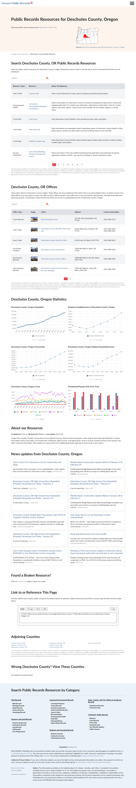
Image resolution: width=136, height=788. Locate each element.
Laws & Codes (55, 712)
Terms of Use (98, 756)
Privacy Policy (87, 756)
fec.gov (99, 419)
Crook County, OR (18, 643)
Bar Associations (56, 714)
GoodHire (46, 756)
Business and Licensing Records (62, 730)
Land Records (17, 727)
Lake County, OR (56, 645)
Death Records (17, 708)
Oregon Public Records (19, 54)
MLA (38, 609)
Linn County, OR (94, 643)
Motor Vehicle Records (58, 723)
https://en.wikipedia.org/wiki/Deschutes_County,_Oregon (103, 47)
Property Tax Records (20, 723)
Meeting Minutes (56, 721)
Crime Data (93, 723)
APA (44, 609)
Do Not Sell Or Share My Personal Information (93, 762)
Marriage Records (18, 706)
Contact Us (22, 581)
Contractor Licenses (57, 736)
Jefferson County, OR (19, 647)
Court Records (94, 720)
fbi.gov (42, 419)
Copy (113, 609)
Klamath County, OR (57, 643)
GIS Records (17, 729)
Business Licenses (57, 734)
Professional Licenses (58, 738)
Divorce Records (18, 710)
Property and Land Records (21, 719)
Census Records (56, 706)
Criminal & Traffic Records (98, 715)
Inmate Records (94, 725)
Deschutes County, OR (48, 27)
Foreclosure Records (19, 725)
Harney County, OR (18, 645)
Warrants (92, 718)
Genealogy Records (19, 712)
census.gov (42, 340)
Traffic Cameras (94, 729)
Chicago (30, 609)
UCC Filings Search (19, 731)
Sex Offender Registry (96, 727)
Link (22, 609)
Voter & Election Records (59, 710)
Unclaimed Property (57, 703)
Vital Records (16, 700)
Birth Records (17, 703)
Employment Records (96, 705)
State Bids (54, 719)
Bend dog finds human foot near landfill (88, 534)
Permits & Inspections (58, 708)
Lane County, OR (56, 647)
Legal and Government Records (62, 700)
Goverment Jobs (94, 708)
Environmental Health (58, 717)
